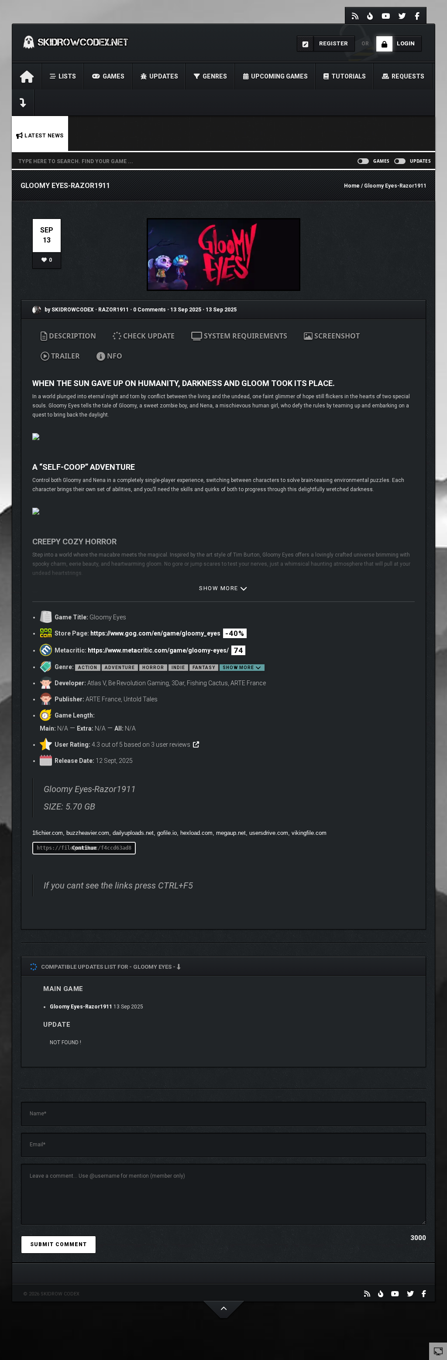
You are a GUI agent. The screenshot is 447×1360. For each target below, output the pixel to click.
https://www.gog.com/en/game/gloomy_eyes (155, 633)
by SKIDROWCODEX (68, 310)
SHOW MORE (219, 588)
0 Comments (149, 310)
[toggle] (438, 1350)
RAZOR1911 (114, 310)
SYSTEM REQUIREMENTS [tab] (244, 336)
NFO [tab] (113, 356)
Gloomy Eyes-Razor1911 (81, 1007)
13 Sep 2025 (185, 310)
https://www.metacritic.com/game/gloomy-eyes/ (158, 650)
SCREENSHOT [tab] (336, 336)
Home (352, 186)
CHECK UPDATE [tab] (148, 336)
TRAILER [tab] (64, 356)
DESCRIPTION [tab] (71, 336)
